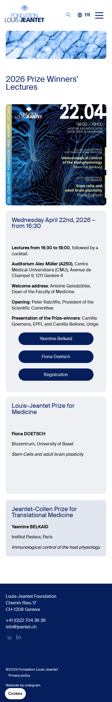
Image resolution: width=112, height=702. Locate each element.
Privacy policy (19, 675)
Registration (56, 374)
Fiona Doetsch (56, 356)
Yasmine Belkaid (56, 338)
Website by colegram (23, 685)
